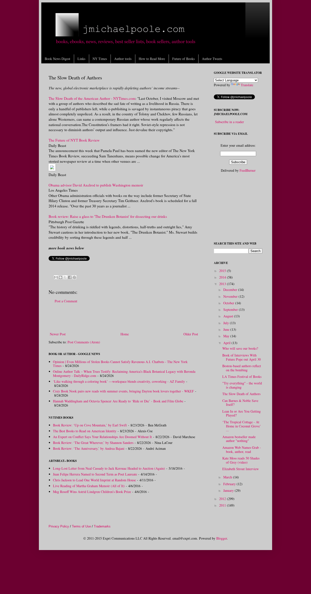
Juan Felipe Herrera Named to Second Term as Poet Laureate (95, 474)
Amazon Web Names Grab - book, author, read (241, 449)
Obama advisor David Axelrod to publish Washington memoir (96, 185)
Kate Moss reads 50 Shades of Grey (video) (240, 460)
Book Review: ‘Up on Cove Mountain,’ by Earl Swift (90, 425)
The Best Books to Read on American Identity (84, 431)
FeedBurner (248, 170)
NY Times (100, 58)
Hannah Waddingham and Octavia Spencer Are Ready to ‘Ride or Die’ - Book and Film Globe (118, 401)
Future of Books (183, 58)
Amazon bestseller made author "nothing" (239, 438)
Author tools (122, 58)
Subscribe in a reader (229, 121)
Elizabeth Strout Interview (240, 469)
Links (81, 58)
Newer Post (58, 334)
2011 (223, 505)
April (227, 342)
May (226, 336)
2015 (223, 270)
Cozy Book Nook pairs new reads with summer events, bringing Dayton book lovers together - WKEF (123, 391)
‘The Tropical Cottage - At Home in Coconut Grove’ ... (241, 426)
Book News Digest (57, 58)
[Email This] (55, 277)
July (226, 323)
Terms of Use (81, 526)
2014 (223, 277)
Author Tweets (212, 58)
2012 (223, 498)
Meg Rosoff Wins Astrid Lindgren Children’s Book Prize (92, 491)
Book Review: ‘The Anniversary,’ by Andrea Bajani (88, 448)
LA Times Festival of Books (241, 376)
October (229, 303)
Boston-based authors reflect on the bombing (241, 368)
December (230, 289)
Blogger (221, 538)
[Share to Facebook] (69, 277)
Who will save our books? (240, 348)
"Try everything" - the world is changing (242, 385)
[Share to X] (65, 277)
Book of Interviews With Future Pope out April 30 (241, 357)
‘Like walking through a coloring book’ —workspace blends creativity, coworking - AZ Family (119, 381)
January (229, 490)
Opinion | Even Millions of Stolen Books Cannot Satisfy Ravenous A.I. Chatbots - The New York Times (120, 363)
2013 (223, 283)
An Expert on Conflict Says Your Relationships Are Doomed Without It (102, 436)
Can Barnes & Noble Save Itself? (240, 402)
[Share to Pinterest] (74, 277)
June (226, 329)
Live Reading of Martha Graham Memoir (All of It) (89, 486)
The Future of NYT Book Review (74, 140)
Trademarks (102, 526)
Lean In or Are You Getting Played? (241, 413)
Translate (247, 85)
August (228, 316)
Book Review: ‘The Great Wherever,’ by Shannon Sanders (93, 442)
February (230, 484)
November (231, 296)
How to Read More (152, 58)
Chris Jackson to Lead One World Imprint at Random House (94, 480)
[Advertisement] (124, 317)
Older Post (190, 334)
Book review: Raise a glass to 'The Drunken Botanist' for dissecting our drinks (108, 216)
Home (125, 334)
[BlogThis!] (60, 277)
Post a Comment (66, 301)
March (228, 477)
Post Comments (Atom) (84, 342)
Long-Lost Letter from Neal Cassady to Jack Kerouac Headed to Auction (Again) (109, 468)
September (231, 309)
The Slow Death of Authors (241, 393)
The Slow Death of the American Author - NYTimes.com (92, 98)
